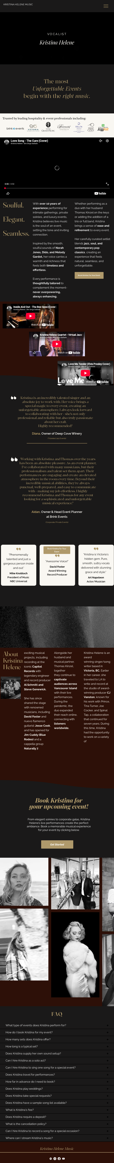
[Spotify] (50, 1092)
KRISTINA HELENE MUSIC (18, 4)
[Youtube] (63, 1092)
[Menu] (105, 6)
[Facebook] (59, 1092)
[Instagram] (54, 1092)
